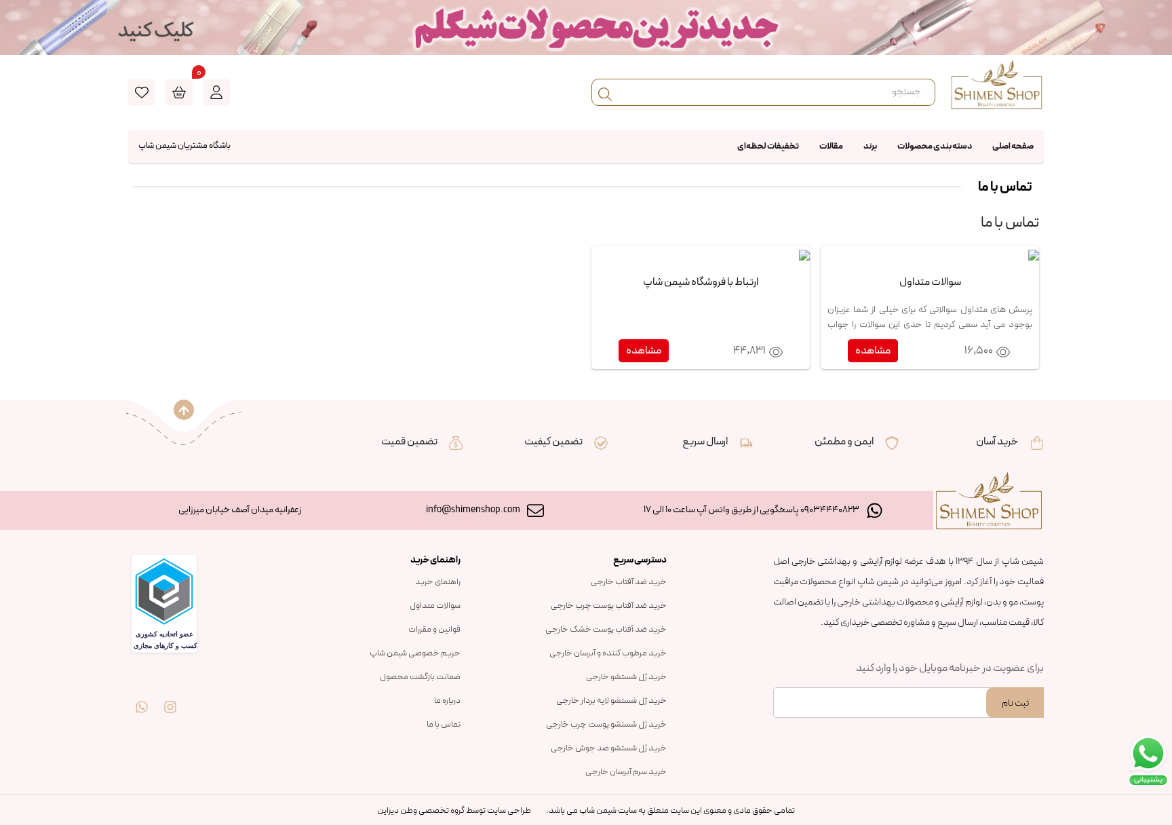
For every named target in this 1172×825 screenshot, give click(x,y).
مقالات (831, 146)
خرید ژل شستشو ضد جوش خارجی (609, 748)
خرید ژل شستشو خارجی (626, 677)
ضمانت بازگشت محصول (420, 677)
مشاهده (873, 351)
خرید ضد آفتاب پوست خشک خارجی (606, 629)
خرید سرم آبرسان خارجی (626, 772)
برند (870, 146)
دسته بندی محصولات (934, 146)
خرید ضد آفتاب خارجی (629, 582)
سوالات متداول (435, 606)
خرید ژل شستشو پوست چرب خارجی (606, 724)
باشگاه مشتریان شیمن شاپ (184, 146)
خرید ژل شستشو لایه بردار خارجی (611, 701)
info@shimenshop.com (473, 510)
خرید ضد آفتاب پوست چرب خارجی (609, 606)
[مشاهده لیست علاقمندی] (141, 92)
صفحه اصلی (1013, 146)
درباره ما (447, 701)
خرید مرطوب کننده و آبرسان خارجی (608, 653)
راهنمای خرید (438, 582)
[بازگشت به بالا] (184, 410)
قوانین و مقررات (434, 629)
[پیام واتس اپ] (141, 696)
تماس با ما (444, 724)
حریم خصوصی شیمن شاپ (415, 653)
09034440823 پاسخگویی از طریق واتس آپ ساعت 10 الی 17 (751, 510)
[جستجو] (605, 92)
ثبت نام (1015, 703)
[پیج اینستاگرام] (170, 696)
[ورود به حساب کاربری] (216, 92)
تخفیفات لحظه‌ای (768, 146)
